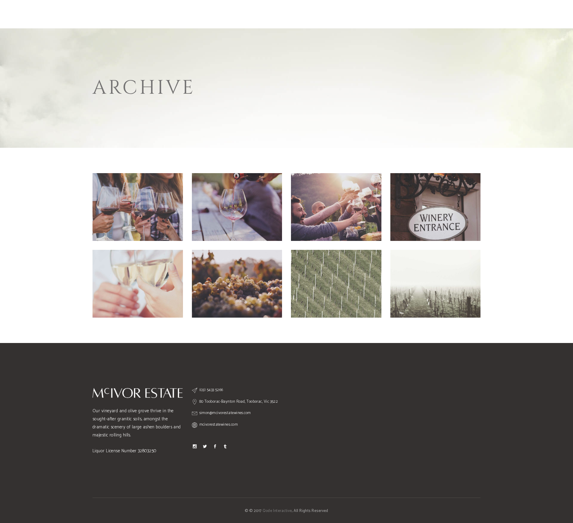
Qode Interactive (277, 511)
